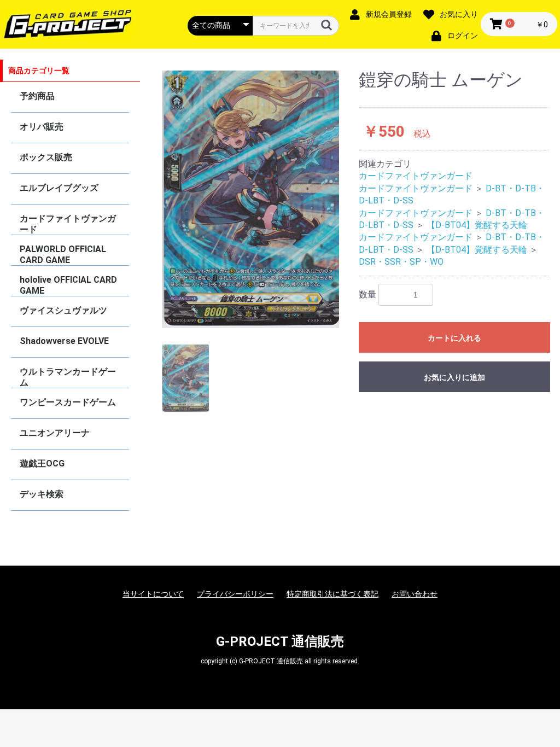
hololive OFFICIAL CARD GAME (68, 285)
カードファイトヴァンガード (68, 224)
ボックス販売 (46, 157)
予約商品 (37, 96)
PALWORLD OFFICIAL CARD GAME (63, 254)
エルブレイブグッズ (59, 188)
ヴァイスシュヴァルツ (63, 310)
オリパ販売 (41, 126)
